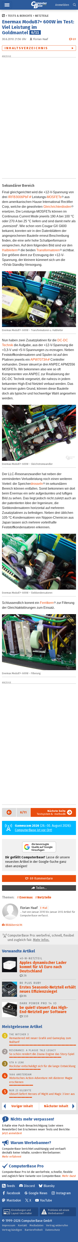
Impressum (8, 1225)
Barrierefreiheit (34, 1229)
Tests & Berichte (20, 16)
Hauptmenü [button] (7, 5)
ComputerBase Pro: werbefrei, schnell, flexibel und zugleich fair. (40, 938)
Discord (29, 1186)
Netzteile (42, 16)
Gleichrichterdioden (57, 206)
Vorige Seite (7, 812)
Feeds (11, 1186)
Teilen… (41, 888)
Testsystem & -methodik (51, 812)
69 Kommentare (40, 878)
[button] (74, 5)
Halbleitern (10, 250)
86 (25, 996)
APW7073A (38, 359)
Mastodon (14, 1200)
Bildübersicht (13, 925)
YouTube (46, 1200)
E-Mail (43, 907)
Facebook (13, 1193)
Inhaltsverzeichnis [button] (26, 48)
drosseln (37, 483)
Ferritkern (47, 602)
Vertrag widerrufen (57, 1225)
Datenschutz (52, 1229)
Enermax (26, 897)
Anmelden (62, 5)
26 (25, 975)
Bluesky (49, 1186)
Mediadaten (36, 1225)
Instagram (63, 1193)
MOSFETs (54, 197)
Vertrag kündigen (12, 1229)
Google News (38, 1193)
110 (25, 1016)
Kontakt (22, 1225)
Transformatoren (48, 250)
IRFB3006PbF (18, 197)
